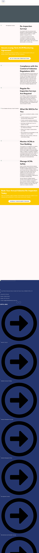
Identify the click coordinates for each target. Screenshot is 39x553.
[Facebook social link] (18, 302)
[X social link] (20, 302)
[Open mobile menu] (38, 2)
